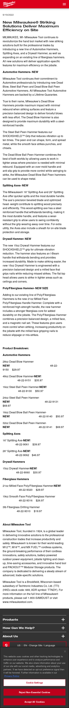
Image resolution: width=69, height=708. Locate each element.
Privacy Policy (11, 675)
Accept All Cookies (34, 701)
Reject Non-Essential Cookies (34, 692)
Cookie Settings (34, 682)
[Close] (65, 651)
